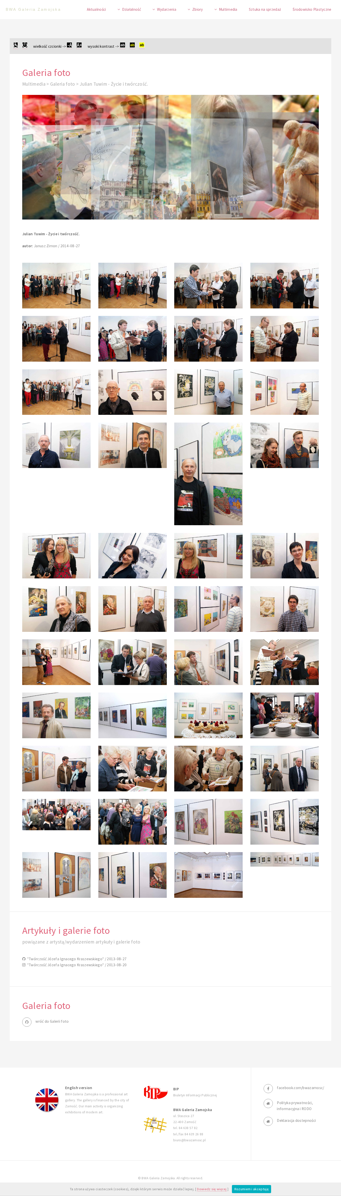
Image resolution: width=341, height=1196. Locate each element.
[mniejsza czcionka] (69, 46)
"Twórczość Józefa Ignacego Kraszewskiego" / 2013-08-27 (76, 959)
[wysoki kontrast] (122, 46)
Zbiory (197, 9)
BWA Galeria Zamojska (33, 9)
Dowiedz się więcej (212, 1189)
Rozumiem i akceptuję (251, 1189)
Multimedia (228, 9)
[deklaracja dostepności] (15, 46)
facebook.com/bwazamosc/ (300, 1087)
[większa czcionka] (79, 46)
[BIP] (155, 1092)
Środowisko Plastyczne (312, 9)
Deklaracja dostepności (296, 1120)
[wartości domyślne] (24, 46)
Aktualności (96, 9)
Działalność (131, 9)
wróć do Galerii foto (52, 1021)
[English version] (46, 1100)
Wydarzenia (166, 9)
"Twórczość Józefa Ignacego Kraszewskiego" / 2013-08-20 (76, 964)
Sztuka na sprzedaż (265, 9)
